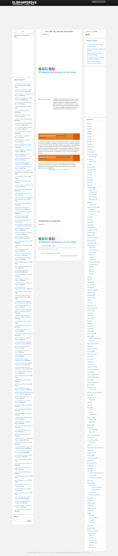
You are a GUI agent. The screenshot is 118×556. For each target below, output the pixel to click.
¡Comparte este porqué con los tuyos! (58, 72)
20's (88, 126)
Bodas (88, 185)
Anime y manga (91, 154)
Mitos (88, 402)
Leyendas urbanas (91, 369)
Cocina (88, 217)
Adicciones (89, 147)
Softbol (91, 271)
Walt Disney (92, 197)
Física (88, 321)
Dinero (88, 277)
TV (88, 513)
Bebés (88, 177)
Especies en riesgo (91, 290)
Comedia (89, 219)
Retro (53, 247)
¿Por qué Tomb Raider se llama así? (23, 463)
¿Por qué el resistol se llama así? (23, 493)
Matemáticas (90, 387)
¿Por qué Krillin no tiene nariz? (22, 375)
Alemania (91, 209)
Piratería (89, 450)
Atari (90, 537)
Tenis (90, 274)
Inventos (89, 359)
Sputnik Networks (86, 552)
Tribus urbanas (91, 508)
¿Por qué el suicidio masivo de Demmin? (50, 253)
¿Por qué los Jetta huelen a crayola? (23, 119)
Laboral (89, 364)
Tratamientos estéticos (94, 477)
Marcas (89, 379)
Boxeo (90, 257)
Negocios (89, 425)
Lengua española (91, 367)
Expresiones (90, 297)
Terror (88, 498)
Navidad (91, 399)
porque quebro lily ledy (43, 249)
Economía (89, 282)
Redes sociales (94, 489)
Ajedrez (91, 247)
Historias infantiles (91, 343)
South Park (92, 194)
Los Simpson (92, 192)
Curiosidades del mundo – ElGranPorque (46, 552)
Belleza (89, 182)
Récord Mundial (91, 463)
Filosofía (89, 315)
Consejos (89, 227)
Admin (54, 245)
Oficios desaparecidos (92, 435)
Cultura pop (90, 240)
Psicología (89, 455)
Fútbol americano (93, 262)
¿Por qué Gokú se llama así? (21, 459)
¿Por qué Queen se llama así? (22, 291)
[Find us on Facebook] (88, 2)
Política (91, 432)
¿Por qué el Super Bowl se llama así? (24, 426)
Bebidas (89, 180)
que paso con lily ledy (54, 249)
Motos (88, 405)
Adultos (89, 149)
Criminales (89, 235)
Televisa (91, 522)
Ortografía (89, 437)
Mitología (89, 397)
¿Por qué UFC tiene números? (22, 245)
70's (44, 247)
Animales (91, 419)
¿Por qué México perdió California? (23, 409)
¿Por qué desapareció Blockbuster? (23, 472)
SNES (90, 545)
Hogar (88, 346)
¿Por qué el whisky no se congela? (23, 413)
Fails (88, 300)
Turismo (89, 510)
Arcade (91, 535)
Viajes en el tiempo (91, 530)
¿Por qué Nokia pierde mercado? (23, 380)
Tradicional (92, 414)
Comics (89, 222)
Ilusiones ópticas (91, 349)
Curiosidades (90, 243)
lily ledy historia (59, 247)
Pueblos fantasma (91, 458)
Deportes (89, 245)
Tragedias (89, 505)
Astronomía (90, 167)
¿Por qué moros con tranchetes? (22, 131)
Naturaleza (90, 417)
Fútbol (90, 259)
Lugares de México (91, 374)
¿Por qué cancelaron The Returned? (23, 241)
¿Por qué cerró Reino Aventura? (22, 110)
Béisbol (91, 254)
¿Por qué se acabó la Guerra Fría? (23, 181)
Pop (90, 409)
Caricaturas (90, 187)
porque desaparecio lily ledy (70, 247)
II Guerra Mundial (93, 338)
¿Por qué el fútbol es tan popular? (23, 211)
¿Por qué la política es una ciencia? (23, 509)
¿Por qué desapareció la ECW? (22, 480)
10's (88, 123)
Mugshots (91, 161)
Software (91, 492)
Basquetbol (92, 252)
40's (88, 131)
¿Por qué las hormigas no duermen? (23, 274)
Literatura (89, 372)
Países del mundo (91, 440)
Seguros (89, 480)
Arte (88, 164)
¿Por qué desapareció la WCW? (22, 476)
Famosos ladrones (91, 308)
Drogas (89, 279)
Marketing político (91, 382)
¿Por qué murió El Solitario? (21, 176)
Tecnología (89, 483)
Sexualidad (92, 475)
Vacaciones (89, 528)
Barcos (88, 175)
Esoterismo (90, 287)
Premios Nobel (90, 453)
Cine (88, 202)
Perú (90, 214)
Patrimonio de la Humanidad (94, 447)
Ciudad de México (93, 211)
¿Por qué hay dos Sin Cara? (21, 321)
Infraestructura (91, 354)
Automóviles (90, 169)
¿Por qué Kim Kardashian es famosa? (24, 334)
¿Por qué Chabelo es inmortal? (22, 262)
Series (90, 520)
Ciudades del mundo (92, 207)
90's (88, 144)
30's (88, 129)
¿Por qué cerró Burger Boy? (21, 106)
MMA (90, 267)
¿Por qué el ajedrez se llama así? (23, 434)
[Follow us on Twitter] (90, 2)
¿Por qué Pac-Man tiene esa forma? (23, 442)
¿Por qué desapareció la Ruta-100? (23, 203)
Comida (89, 225)
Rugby (90, 269)
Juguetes (50, 247)
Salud (88, 471)
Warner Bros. (92, 199)
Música (89, 407)
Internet (91, 485)
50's (40, 247)
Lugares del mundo (92, 377)
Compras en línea (95, 487)
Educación (89, 284)
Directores (91, 204)
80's (47, 247)
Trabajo (89, 500)
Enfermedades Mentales (95, 473)
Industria (89, 351)
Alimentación (90, 152)
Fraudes (89, 328)
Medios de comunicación (93, 392)
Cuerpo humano (91, 237)
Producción (92, 517)
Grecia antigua (90, 333)
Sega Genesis (92, 542)
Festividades (90, 310)
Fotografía (89, 326)
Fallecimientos (90, 305)
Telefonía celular (93, 495)
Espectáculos (90, 292)
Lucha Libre (92, 264)
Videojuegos (90, 533)
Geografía (89, 331)
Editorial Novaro (66, 151)
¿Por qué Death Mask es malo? (22, 384)
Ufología (89, 525)
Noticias (89, 427)
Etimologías (90, 295)
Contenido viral (91, 230)
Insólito (89, 356)
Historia (89, 336)
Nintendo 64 (92, 540)
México (91, 340)
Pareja (88, 445)
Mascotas (89, 385)
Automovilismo (93, 250)
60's (42, 247)
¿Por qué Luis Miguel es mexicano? (23, 405)
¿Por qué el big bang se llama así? (23, 325)
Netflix (91, 515)
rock (90, 412)
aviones (89, 172)
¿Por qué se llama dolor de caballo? (69, 255)
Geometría (91, 389)
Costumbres (90, 232)
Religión (89, 465)
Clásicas (91, 189)
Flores (88, 323)
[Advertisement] (59, 17)
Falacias (89, 303)
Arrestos (89, 159)
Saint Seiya (91, 156)
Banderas (91, 442)
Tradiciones (90, 503)
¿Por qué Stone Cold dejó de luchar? (23, 189)
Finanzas (89, 318)
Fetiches (89, 313)
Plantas (91, 422)
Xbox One (91, 547)
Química (89, 460)
